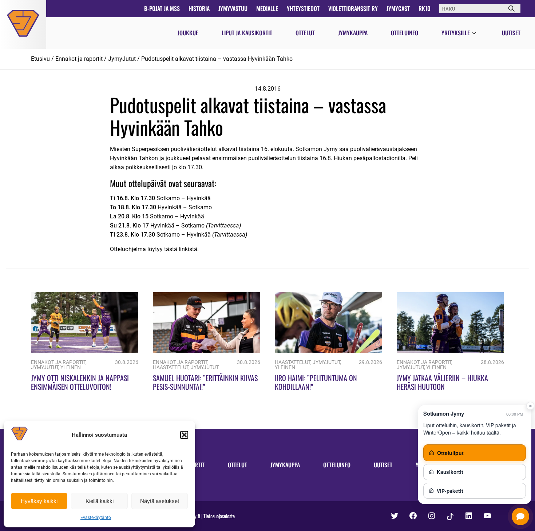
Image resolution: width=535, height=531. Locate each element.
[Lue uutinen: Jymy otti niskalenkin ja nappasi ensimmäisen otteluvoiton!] (84, 350)
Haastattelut (171, 367)
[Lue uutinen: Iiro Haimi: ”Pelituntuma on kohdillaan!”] (328, 350)
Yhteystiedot (303, 8)
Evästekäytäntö (95, 517)
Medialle (267, 8)
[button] (184, 435)
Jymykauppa (353, 32)
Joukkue (188, 32)
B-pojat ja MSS (162, 8)
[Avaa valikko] (474, 33)
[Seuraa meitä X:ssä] (394, 515)
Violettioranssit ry (353, 8)
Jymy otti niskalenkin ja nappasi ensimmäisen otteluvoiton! (80, 382)
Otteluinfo (404, 32)
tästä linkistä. (181, 249)
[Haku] (511, 8)
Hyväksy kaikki (39, 501)
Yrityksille (455, 32)
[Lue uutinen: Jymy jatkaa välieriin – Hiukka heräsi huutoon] (450, 350)
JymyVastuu (232, 8)
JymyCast (398, 8)
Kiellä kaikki (100, 501)
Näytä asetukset (159, 501)
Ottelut (305, 32)
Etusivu (40, 58)
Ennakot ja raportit (79, 58)
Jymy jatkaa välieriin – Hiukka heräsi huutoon (442, 382)
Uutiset (511, 32)
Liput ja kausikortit (247, 32)
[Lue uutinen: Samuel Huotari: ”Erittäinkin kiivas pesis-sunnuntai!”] (206, 350)
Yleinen (70, 367)
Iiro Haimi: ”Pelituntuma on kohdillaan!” (316, 382)
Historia (199, 8)
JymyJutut (122, 58)
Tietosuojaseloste (219, 516)
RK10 (425, 8)
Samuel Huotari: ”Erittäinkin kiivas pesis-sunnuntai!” (205, 382)
